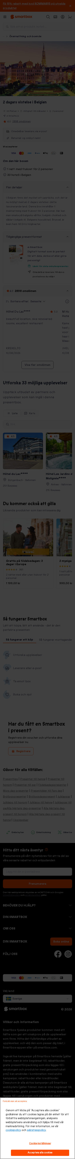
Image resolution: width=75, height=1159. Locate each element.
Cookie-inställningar (40, 1143)
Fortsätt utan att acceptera (15, 1101)
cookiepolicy (13, 1130)
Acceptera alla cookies (40, 1152)
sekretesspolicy (36, 1130)
